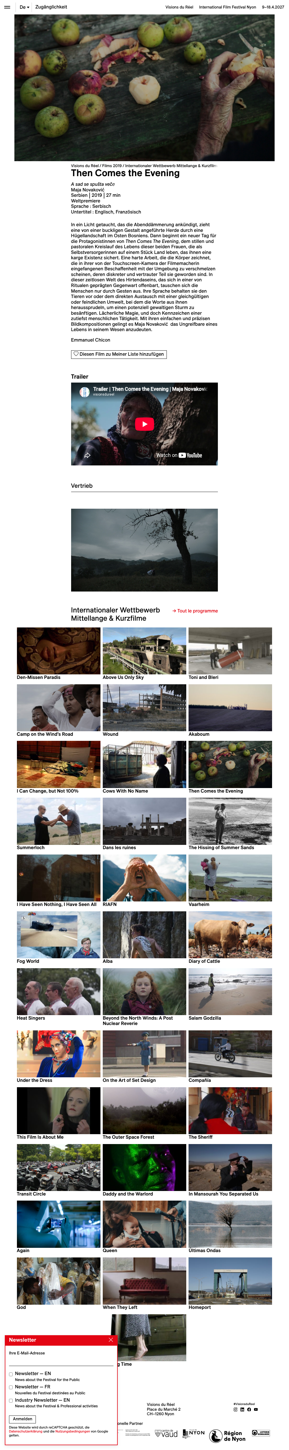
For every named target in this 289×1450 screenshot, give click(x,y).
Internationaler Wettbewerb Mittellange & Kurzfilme (172, 165)
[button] (107, 550)
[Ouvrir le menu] (7, 7)
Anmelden (22, 1419)
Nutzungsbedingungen (72, 1431)
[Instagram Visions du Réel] (236, 1409)
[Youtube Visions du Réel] (256, 1409)
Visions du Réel (85, 165)
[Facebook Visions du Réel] (249, 1409)
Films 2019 (112, 165)
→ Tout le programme (195, 611)
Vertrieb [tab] (82, 485)
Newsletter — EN (47, 1376)
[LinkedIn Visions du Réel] (242, 1409)
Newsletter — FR (50, 1389)
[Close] (110, 1340)
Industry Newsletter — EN (56, 1403)
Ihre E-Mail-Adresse (27, 1353)
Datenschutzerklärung (26, 1431)
